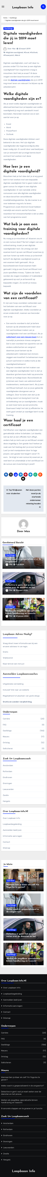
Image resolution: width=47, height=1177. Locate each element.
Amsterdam (8, 765)
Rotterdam (7, 771)
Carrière (6, 719)
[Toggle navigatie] (3, 6)
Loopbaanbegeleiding (12, 824)
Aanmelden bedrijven (12, 830)
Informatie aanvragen (12, 836)
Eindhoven (7, 777)
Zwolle (6, 795)
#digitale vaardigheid (14, 52)
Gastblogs (8, 28)
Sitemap (6, 848)
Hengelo (6, 801)
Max (14, 49)
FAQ (4, 725)
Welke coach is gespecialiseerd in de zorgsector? (22, 1086)
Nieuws (6, 737)
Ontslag (6, 743)
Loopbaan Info (22, 7)
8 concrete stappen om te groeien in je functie (21, 1108)
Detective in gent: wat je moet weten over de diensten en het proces (20, 587)
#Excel (26, 52)
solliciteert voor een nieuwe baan (21, 337)
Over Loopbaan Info (11, 818)
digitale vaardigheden (20, 80)
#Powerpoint (8, 55)
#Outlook (34, 52)
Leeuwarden (8, 789)
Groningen (7, 783)
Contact (6, 842)
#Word (17, 55)
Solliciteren (8, 748)
